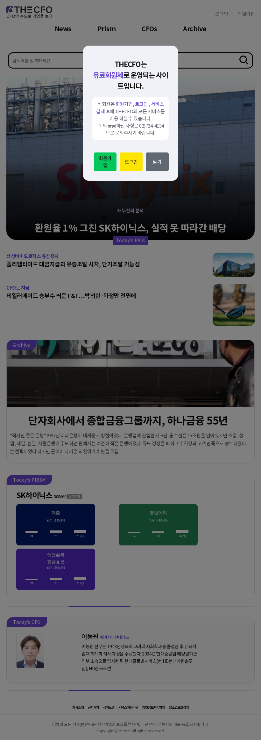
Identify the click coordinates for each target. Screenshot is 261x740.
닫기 (157, 161)
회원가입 (105, 162)
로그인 (131, 161)
